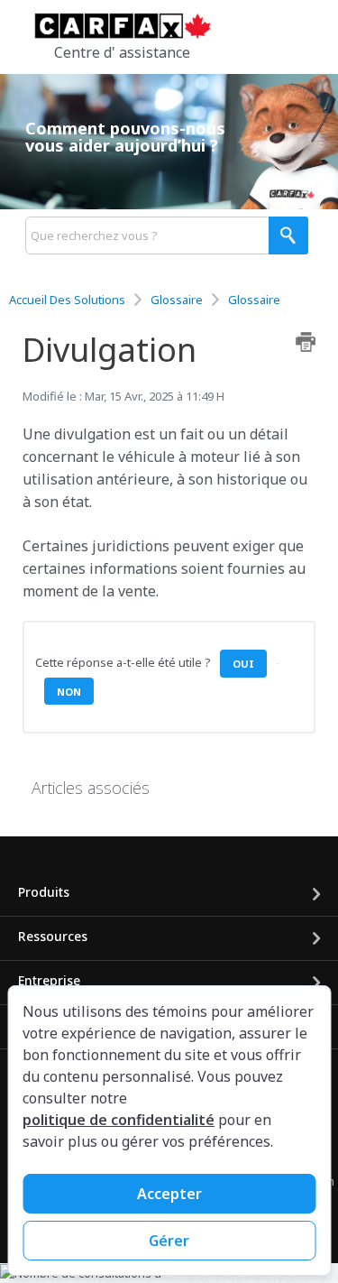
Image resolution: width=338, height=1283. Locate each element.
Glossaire (177, 299)
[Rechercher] (288, 235)
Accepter (169, 1194)
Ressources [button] (52, 936)
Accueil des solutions (68, 299)
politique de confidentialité (119, 1120)
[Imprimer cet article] (305, 342)
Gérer (169, 1241)
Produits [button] (43, 891)
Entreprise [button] (49, 980)
